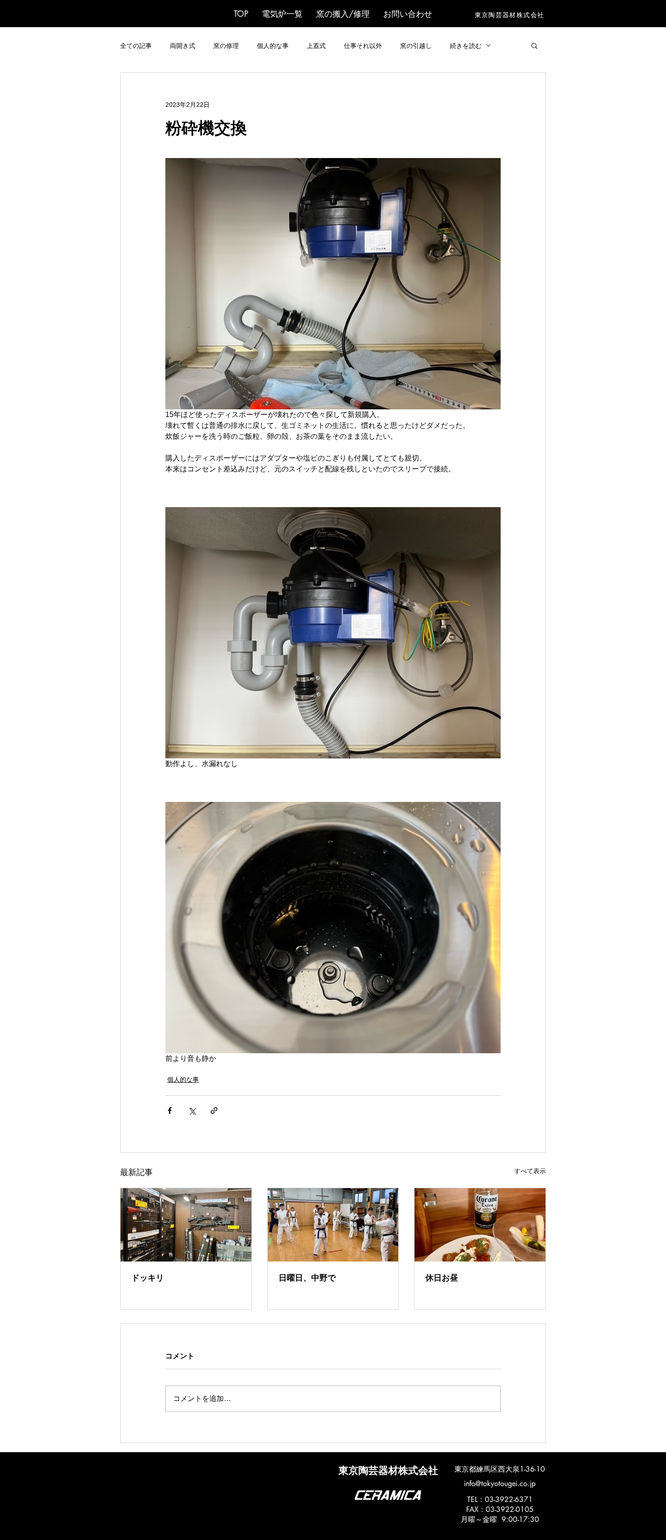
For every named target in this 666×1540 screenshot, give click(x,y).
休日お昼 (441, 1277)
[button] (282, 13)
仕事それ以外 (363, 45)
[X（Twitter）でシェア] (192, 1110)
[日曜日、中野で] (333, 1225)
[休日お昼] (480, 1225)
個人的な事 (273, 45)
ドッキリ (147, 1277)
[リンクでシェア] (214, 1110)
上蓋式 (316, 45)
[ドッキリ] (186, 1225)
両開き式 (182, 45)
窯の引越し (416, 45)
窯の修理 (226, 45)
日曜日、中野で (307, 1277)
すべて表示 (530, 1171)
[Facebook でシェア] (169, 1110)
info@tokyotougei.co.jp (500, 1483)
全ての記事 (136, 45)
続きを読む (466, 45)
